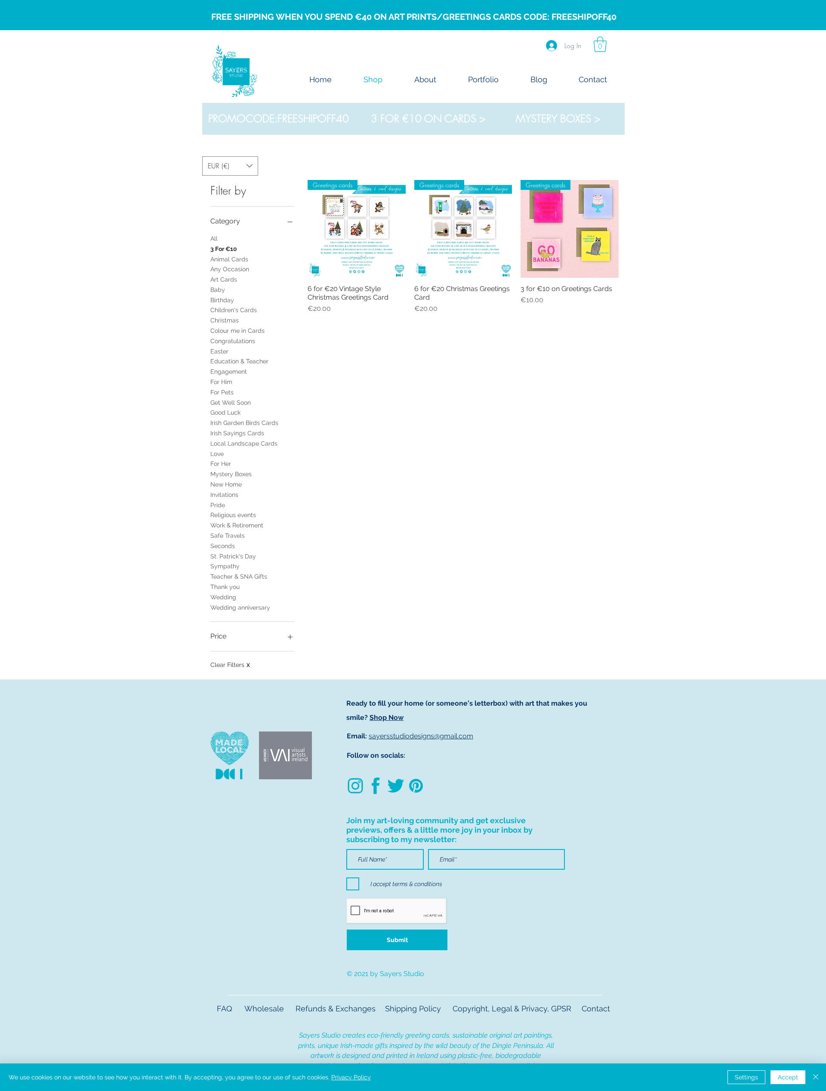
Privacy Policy (351, 1077)
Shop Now (387, 717)
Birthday (222, 300)
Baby (217, 289)
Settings (746, 1077)
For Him (221, 381)
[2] (375, 785)
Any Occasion (229, 269)
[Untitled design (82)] (355, 785)
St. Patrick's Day (233, 556)
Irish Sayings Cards (237, 433)
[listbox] (230, 166)
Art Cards (223, 279)
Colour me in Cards (237, 330)
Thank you (225, 586)
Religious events (233, 514)
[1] (395, 785)
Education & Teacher (239, 361)
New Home (226, 484)
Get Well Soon (230, 402)
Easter (219, 351)
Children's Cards (233, 310)
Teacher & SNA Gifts (238, 576)
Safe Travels (227, 535)
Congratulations (232, 341)
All (214, 238)
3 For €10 (223, 248)
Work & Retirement (236, 525)
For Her (220, 463)
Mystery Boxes (231, 474)
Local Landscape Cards (243, 443)
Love (217, 453)
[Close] (816, 1077)
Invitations (224, 494)
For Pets (222, 392)
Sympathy (225, 566)
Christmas (224, 320)
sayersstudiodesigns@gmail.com (421, 736)
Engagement (228, 371)
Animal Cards (229, 259)
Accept (788, 1077)
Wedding (223, 597)
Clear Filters (230, 664)
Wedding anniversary (240, 607)
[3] (416, 785)
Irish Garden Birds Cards (244, 422)
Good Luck (225, 412)
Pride (217, 505)
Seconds (222, 545)
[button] (600, 44)
